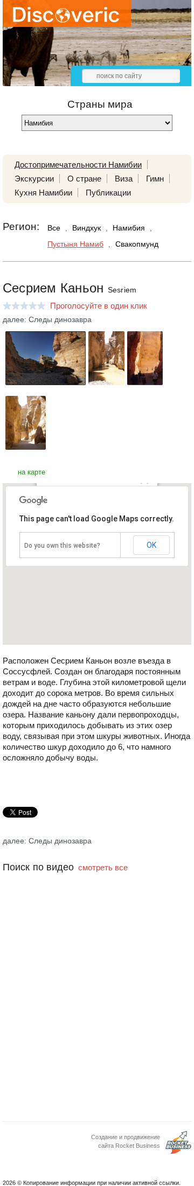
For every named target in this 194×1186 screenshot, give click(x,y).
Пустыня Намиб (75, 244)
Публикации (108, 192)
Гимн (155, 178)
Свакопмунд (136, 244)
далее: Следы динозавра (47, 319)
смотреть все (103, 867)
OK (151, 545)
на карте (31, 472)
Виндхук (86, 228)
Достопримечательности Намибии (78, 164)
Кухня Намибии (43, 192)
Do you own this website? (62, 545)
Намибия (129, 228)
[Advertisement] (97, 1010)
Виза (124, 178)
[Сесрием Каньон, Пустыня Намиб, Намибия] (45, 382)
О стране (84, 178)
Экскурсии (34, 178)
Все (53, 228)
